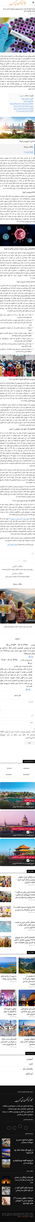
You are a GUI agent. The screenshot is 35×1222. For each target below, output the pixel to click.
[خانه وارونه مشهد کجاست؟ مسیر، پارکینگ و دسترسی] (5, 911)
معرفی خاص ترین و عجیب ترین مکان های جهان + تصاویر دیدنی (25, 925)
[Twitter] (20, 1128)
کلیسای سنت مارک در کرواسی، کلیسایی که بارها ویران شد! (8, 1042)
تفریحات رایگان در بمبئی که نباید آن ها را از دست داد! (23, 1180)
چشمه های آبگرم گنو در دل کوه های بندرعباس (24, 1189)
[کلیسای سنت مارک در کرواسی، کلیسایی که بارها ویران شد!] (8, 1028)
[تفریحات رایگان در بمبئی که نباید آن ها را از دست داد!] (6, 1180)
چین (33, 553)
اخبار (31, 1064)
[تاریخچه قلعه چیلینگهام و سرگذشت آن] (6, 1163)
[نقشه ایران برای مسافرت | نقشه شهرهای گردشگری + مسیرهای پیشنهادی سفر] (17, 606)
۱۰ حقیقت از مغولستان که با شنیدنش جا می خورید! (29, 980)
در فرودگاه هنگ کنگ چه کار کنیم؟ (23, 1151)
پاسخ (30, 656)
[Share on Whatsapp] (11, 561)
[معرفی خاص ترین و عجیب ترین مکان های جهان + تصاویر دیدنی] (5, 926)
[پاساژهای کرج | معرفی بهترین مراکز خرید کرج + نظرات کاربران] (5, 881)
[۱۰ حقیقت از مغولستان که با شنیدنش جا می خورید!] (27, 965)
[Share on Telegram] (9, 561)
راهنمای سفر (28, 1069)
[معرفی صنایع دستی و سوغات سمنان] (6, 1143)
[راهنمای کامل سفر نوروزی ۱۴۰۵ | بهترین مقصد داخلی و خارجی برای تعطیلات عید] (5, 941)
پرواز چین (26, 519)
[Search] (2, 2)
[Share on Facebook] (16, 561)
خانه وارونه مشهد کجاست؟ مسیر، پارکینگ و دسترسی (24, 908)
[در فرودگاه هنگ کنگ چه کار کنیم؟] (6, 1153)
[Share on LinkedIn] (13, 561)
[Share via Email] (8, 561)
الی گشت (23, 1216)
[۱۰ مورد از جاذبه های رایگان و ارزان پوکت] (8, 965)
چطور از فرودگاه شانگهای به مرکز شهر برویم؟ (10, 1012)
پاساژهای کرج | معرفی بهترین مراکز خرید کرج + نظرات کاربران (26, 880)
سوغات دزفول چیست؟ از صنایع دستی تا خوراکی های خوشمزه (23, 1201)
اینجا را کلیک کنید (12, 544)
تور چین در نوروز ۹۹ (15, 519)
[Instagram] (15, 1128)
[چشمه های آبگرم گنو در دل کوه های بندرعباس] (6, 1190)
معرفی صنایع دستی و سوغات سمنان (24, 1141)
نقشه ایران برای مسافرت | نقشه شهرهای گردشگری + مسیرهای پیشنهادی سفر (25, 895)
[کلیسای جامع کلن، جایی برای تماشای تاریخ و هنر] (27, 998)
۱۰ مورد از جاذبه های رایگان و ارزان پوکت (8, 977)
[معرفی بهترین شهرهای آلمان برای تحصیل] (27, 1028)
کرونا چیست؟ (28, 152)
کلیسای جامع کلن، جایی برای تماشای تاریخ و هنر (28, 1012)
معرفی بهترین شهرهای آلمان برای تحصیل (27, 1042)
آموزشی (30, 1059)
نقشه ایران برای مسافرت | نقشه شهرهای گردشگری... (17, 627)
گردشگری (29, 1073)
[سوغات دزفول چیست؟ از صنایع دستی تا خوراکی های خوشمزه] (6, 1201)
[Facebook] (26, 1128)
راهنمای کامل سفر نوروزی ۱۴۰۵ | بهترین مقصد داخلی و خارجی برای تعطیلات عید (24, 940)
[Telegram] (9, 1128)
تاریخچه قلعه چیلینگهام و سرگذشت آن (23, 1161)
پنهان (21, 96)
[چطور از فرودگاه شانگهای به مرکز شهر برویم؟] (8, 998)
